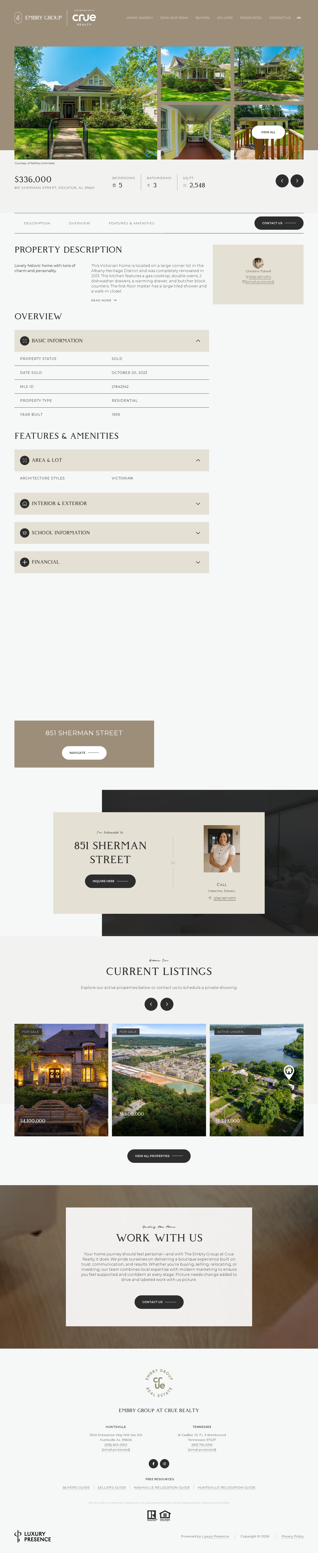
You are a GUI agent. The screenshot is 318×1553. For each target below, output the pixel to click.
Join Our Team (174, 18)
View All (268, 132)
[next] (166, 1004)
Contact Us (280, 18)
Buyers (203, 18)
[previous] (151, 1004)
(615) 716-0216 (202, 1445)
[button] (279, 223)
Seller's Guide (112, 1487)
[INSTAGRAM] (164, 1463)
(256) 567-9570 (260, 277)
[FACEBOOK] (153, 1463)
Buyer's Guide (76, 1487)
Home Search (139, 18)
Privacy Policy (292, 1536)
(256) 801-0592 (116, 1445)
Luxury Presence (215, 1536)
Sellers (225, 18)
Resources (251, 18)
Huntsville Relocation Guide (227, 1487)
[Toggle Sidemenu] (299, 17)
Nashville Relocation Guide (162, 1487)
